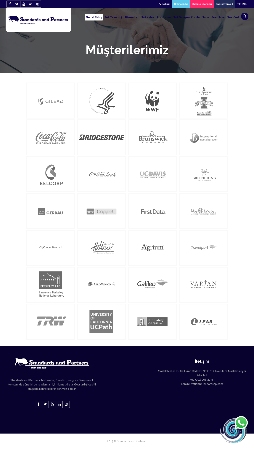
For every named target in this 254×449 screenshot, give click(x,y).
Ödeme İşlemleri (202, 4)
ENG (244, 4)
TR (239, 4)
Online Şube (181, 4)
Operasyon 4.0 (224, 4)
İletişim (165, 4)
